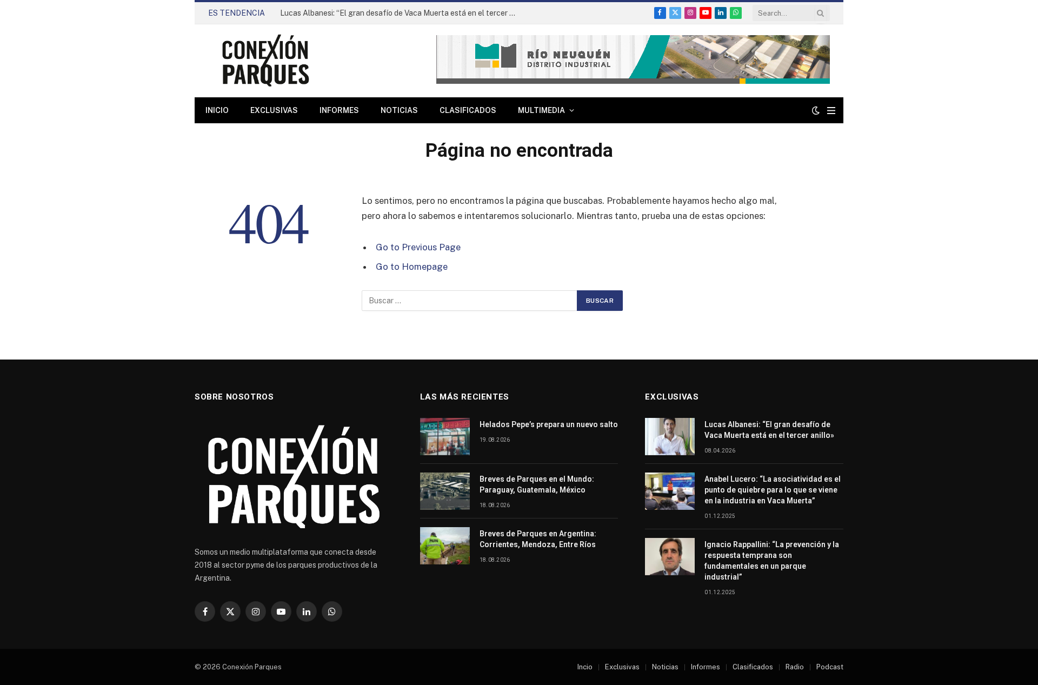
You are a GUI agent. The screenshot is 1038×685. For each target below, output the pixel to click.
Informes (339, 110)
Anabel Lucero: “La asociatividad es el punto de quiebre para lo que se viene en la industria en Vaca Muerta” (772, 490)
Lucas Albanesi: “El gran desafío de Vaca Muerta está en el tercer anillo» (401, 13)
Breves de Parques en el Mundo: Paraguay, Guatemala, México (537, 484)
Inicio (217, 110)
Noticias (399, 110)
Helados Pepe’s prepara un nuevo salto (549, 424)
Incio (585, 667)
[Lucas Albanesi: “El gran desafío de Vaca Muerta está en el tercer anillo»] (670, 436)
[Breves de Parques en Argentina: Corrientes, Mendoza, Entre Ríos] (445, 545)
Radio (795, 667)
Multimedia (541, 110)
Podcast (829, 667)
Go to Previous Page (418, 247)
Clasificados (468, 110)
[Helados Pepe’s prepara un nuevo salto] (445, 436)
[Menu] (831, 110)
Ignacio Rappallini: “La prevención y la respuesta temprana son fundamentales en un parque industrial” (771, 560)
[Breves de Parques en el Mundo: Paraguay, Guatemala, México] (445, 491)
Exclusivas (274, 110)
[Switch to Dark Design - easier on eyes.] (815, 110)
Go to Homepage (412, 266)
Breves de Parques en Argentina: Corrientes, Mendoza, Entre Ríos (538, 539)
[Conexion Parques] (265, 60)
